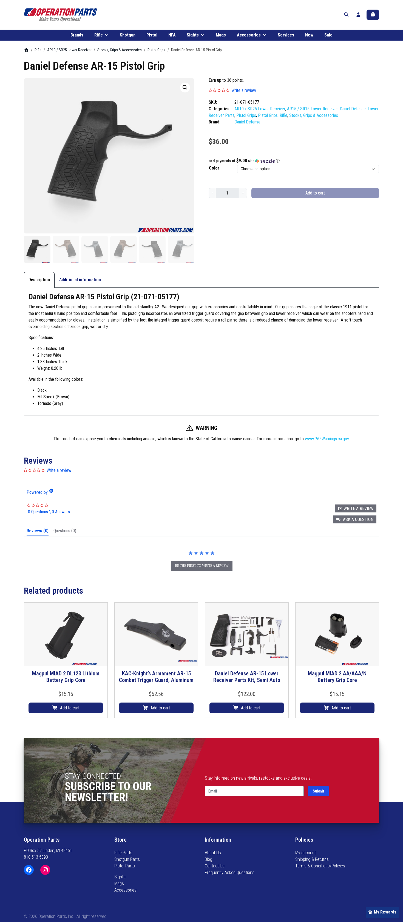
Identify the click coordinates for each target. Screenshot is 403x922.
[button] (185, 87)
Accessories (249, 35)
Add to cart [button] (70, 707)
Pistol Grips (156, 50)
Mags (221, 35)
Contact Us (215, 866)
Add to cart (315, 193)
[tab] (38, 531)
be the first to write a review (201, 566)
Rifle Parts (123, 852)
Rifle (98, 35)
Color (214, 168)
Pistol (151, 35)
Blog (208, 859)
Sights (193, 35)
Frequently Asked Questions (229, 872)
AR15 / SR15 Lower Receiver (312, 108)
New (309, 35)
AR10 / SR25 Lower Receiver (69, 50)
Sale (328, 35)
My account (305, 852)
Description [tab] (39, 279)
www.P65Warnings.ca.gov (327, 438)
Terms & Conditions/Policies (320, 866)
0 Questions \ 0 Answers (49, 511)
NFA (172, 35)
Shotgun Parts (127, 859)
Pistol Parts (124, 866)
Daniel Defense (353, 108)
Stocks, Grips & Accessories (119, 50)
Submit (318, 791)
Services (286, 35)
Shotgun (127, 35)
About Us (213, 852)
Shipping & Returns (312, 859)
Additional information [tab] (80, 279)
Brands (76, 35)
